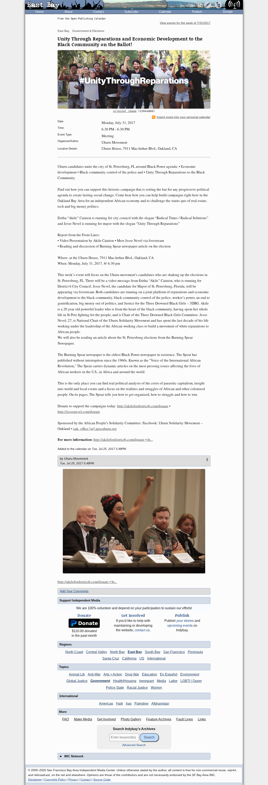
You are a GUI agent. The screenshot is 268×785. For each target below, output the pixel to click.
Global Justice (77, 681)
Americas (106, 703)
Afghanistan (160, 703)
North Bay (117, 652)
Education (149, 674)
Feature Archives (158, 719)
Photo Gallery (131, 719)
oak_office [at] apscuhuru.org (95, 428)
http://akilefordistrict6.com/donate (142, 406)
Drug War (132, 674)
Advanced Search (134, 745)
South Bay (152, 652)
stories (185, 620)
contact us (142, 630)
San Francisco (174, 652)
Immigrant (146, 681)
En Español (168, 674)
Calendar (165, 11)
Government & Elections (88, 31)
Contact (98, 11)
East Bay (63, 31)
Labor (173, 681)
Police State (115, 687)
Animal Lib (77, 674)
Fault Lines (184, 719)
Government (100, 681)
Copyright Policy (55, 779)
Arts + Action (112, 674)
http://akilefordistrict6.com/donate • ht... (123, 439)
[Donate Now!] (84, 623)
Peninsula (195, 652)
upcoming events (180, 625)
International (156, 658)
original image (125, 111)
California (129, 658)
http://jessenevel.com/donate (79, 411)
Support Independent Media (79, 600)
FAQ (65, 719)
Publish (197, 11)
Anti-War (94, 674)
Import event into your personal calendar (183, 117)
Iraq (128, 703)
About (68, 11)
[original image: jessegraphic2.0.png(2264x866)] (134, 79)
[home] (64, 5)
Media (161, 681)
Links (202, 719)
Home (39, 11)
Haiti (119, 703)
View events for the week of (185, 23)
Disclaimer (35, 779)
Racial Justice (137, 687)
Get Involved (106, 719)
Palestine (141, 703)
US (141, 658)
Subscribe (131, 11)
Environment (189, 674)
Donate (228, 11)
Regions (65, 644)
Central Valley (96, 652)
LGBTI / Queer (191, 681)
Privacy (73, 779)
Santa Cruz (110, 658)
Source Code (102, 779)
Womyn (156, 687)
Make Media (83, 719)
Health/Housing (124, 681)
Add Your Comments (74, 591)
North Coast (74, 652)
